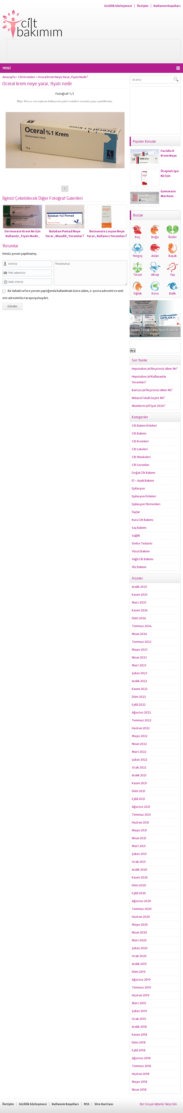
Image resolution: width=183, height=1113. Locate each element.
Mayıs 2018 (139, 1081)
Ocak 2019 (139, 1019)
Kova (155, 293)
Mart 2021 (139, 846)
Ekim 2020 (139, 885)
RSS (86, 1104)
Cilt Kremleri (26, 77)
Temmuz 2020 (142, 909)
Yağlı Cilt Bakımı (142, 559)
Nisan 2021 (139, 838)
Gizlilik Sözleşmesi (118, 6)
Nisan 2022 (139, 744)
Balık (172, 293)
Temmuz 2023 (141, 642)
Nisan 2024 (139, 634)
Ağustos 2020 (141, 901)
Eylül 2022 (139, 704)
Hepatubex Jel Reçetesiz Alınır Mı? (155, 368)
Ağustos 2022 (141, 712)
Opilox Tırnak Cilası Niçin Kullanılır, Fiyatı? (155, 332)
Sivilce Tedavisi (142, 543)
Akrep (155, 274)
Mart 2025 (139, 602)
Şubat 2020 (139, 948)
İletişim (142, 6)
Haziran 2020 (141, 916)
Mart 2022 (139, 752)
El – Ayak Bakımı (143, 480)
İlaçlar (136, 512)
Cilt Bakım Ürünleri (144, 425)
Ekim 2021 (138, 791)
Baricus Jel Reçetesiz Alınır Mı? (152, 390)
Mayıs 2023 (139, 649)
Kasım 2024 (140, 610)
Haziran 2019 (140, 995)
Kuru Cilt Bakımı (142, 520)
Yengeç (137, 256)
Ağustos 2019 (141, 979)
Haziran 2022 (141, 728)
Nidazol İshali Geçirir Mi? (148, 398)
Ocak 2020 (139, 956)
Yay (172, 274)
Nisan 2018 (139, 1089)
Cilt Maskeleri (141, 457)
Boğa (155, 237)
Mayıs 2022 (139, 736)
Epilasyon (138, 488)
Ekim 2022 (139, 697)
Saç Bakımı (139, 527)
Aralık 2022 (139, 681)
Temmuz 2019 (141, 987)
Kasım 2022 (139, 689)
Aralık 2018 (139, 1026)
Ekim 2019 (139, 971)
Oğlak (137, 293)
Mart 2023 (139, 665)
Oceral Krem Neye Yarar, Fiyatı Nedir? (63, 77)
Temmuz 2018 (141, 1066)
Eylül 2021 (138, 799)
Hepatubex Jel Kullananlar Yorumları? (149, 379)
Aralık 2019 (139, 964)
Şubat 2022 (139, 759)
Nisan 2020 (139, 932)
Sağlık (136, 535)
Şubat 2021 (139, 854)
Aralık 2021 (139, 775)
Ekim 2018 (139, 1042)
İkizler (172, 237)
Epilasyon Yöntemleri (146, 504)
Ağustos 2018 (141, 1058)
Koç (137, 237)
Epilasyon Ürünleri (144, 496)
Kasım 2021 (139, 783)
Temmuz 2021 (141, 814)
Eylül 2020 (139, 893)
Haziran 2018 (140, 1074)
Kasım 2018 (139, 1034)
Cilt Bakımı (139, 433)
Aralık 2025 (139, 587)
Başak (172, 256)
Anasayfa (8, 77)
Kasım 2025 (139, 594)
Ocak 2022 (139, 767)
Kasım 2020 (140, 877)
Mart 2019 (139, 1003)
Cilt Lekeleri (140, 449)
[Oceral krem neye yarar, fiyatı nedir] (65, 178)
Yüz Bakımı (139, 567)
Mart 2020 (139, 940)
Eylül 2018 (138, 1050)
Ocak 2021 (139, 861)
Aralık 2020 (139, 869)
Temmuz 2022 (141, 720)
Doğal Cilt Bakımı (143, 472)
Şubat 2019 (139, 1011)
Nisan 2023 (139, 657)
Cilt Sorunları (140, 465)
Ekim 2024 (139, 618)
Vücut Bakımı (141, 551)
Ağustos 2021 (141, 807)
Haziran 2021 (140, 822)
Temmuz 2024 (142, 626)
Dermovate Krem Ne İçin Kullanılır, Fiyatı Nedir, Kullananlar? (23, 236)
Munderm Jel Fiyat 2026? (148, 406)
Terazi (137, 274)
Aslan (155, 256)
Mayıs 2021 (139, 830)
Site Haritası (103, 1104)
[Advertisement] (93, 50)
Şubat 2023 (139, 673)
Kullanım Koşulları (167, 6)
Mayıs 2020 (140, 924)
